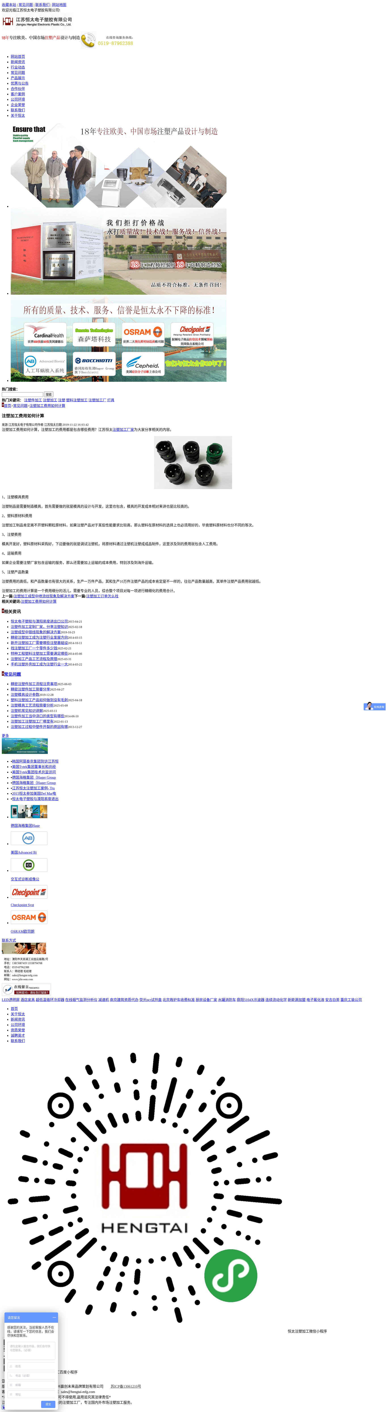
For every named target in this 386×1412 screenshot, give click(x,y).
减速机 (103, 1000)
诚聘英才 (18, 1035)
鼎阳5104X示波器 (250, 1000)
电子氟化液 (315, 1000)
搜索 (49, 394)
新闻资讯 (18, 62)
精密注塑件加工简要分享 (30, 689)
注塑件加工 (33, 400)
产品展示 (18, 78)
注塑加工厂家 (123, 430)
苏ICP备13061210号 (126, 1386)
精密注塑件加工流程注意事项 (34, 684)
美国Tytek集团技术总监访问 (34, 772)
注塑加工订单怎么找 (102, 596)
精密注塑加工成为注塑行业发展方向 (39, 637)
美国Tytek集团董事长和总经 (34, 767)
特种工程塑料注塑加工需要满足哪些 (39, 653)
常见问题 (26, 5)
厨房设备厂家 (206, 1000)
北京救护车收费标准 (179, 1000)
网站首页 (18, 56)
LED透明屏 (11, 1000)
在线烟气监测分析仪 (81, 1000)
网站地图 (59, 5)
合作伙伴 (18, 89)
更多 (5, 736)
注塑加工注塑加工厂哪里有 (32, 721)
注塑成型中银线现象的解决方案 (36, 632)
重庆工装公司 (351, 1000)
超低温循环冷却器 (50, 1000)
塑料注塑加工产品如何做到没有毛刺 (39, 700)
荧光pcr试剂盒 (150, 1000)
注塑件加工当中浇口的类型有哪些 (37, 716)
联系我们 (42, 5)
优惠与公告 (20, 83)
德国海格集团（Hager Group (34, 777)
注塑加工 (50, 400)
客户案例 (18, 94)
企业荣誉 (18, 105)
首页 (7, 406)
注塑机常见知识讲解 (27, 711)
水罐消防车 (227, 1000)
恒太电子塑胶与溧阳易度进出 (35, 799)
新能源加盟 (297, 1000)
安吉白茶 (332, 1000)
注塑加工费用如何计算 (47, 406)
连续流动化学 (276, 1000)
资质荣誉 (18, 1030)
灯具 (110, 400)
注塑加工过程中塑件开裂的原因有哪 (39, 727)
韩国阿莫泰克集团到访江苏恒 (35, 761)
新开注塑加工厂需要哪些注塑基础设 (39, 643)
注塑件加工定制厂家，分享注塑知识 (39, 627)
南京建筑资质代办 (124, 1000)
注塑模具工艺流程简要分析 (32, 705)
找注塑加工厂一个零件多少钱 (34, 648)
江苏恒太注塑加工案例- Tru (33, 788)
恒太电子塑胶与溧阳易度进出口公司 (39, 621)
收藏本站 (9, 5)
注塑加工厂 (97, 400)
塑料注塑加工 (77, 400)
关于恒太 (18, 115)
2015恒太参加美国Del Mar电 (34, 793)
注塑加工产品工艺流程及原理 (34, 659)
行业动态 (18, 67)
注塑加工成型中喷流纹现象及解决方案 (44, 596)
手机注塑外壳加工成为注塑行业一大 (39, 664)
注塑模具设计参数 (25, 695)
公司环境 (18, 99)
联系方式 (9, 940)
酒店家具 (28, 1000)
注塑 (61, 400)
